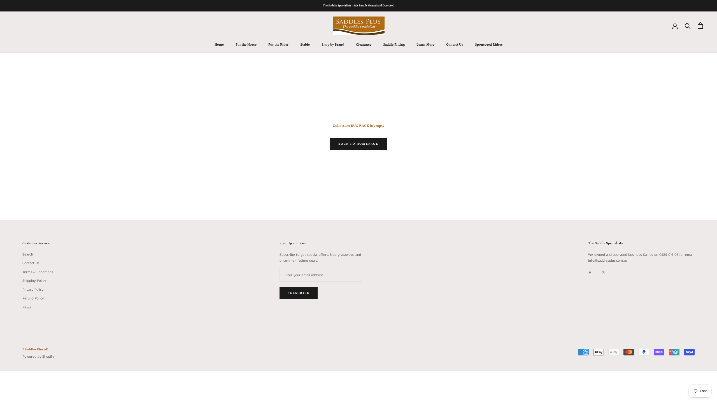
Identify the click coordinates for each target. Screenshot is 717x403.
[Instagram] (602, 272)
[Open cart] (700, 25)
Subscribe (299, 293)
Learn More (425, 44)
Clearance (363, 44)
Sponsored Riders (489, 44)
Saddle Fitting (394, 44)
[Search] (688, 26)
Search (27, 254)
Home (219, 44)
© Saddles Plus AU (35, 349)
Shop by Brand (333, 44)
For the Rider (278, 44)
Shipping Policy (34, 280)
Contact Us (454, 44)
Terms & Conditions (37, 272)
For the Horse (246, 44)
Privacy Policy (32, 289)
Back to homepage (358, 144)
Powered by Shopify (38, 356)
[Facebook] (590, 272)
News (26, 307)
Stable (305, 44)
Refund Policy (33, 298)
